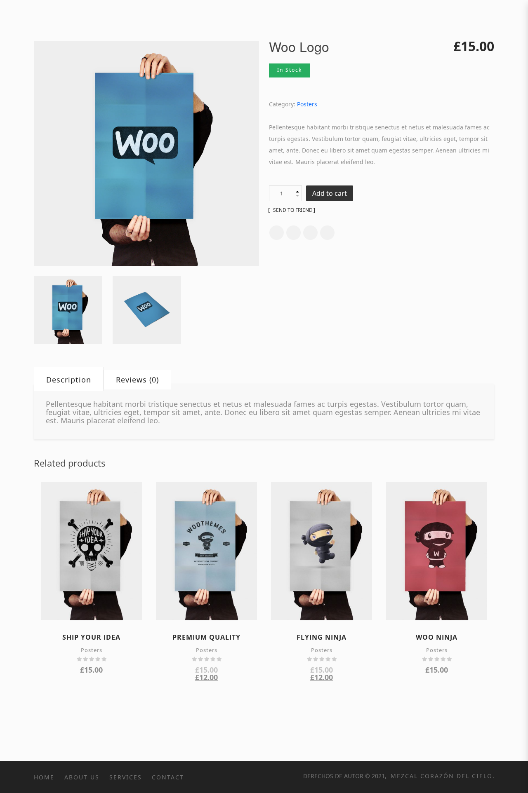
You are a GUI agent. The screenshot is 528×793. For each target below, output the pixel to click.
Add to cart (329, 193)
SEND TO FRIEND (292, 210)
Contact (168, 777)
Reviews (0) (137, 380)
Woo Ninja (436, 637)
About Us (81, 777)
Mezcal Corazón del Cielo (440, 776)
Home (44, 777)
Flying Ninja (321, 637)
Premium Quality (206, 637)
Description (68, 380)
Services (125, 777)
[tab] (69, 379)
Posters (307, 104)
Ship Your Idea (91, 637)
